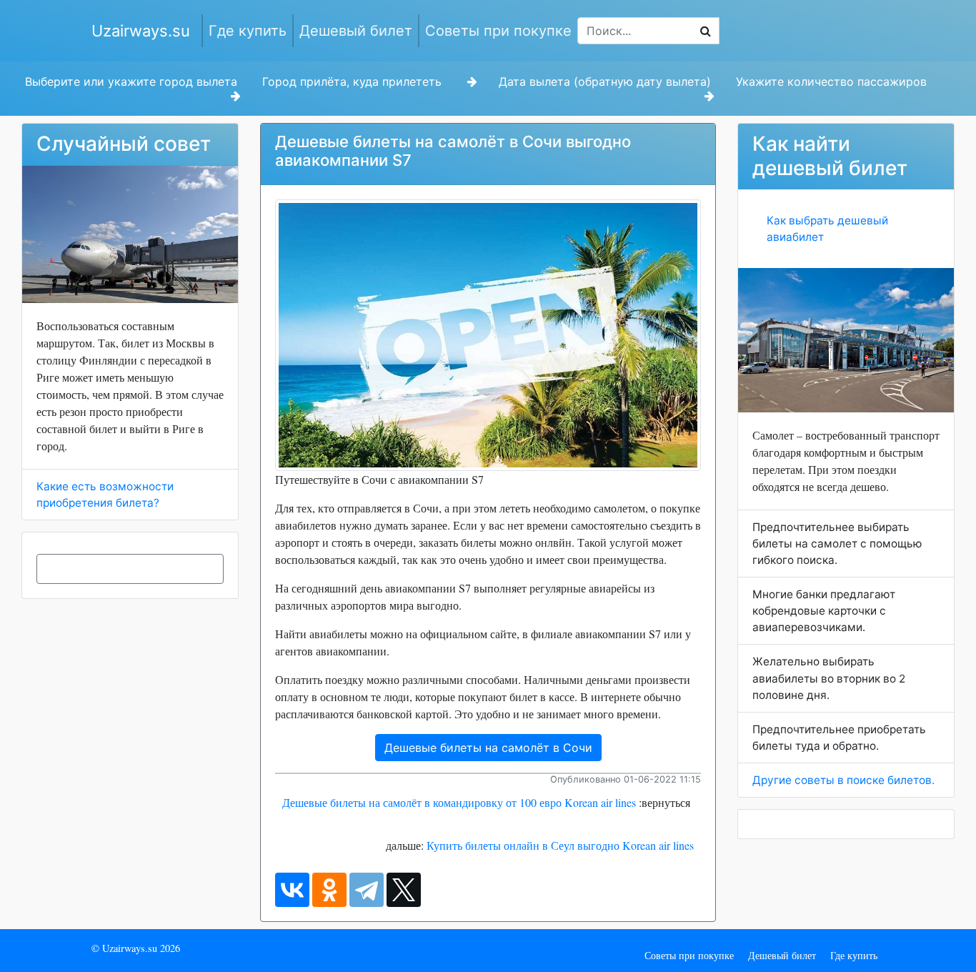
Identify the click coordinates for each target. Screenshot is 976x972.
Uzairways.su (140, 30)
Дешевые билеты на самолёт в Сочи (488, 747)
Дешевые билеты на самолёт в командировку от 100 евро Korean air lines (459, 802)
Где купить (248, 30)
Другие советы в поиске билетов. (843, 780)
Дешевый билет (355, 30)
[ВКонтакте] (292, 890)
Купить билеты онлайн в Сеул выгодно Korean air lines (560, 845)
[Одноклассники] (329, 890)
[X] (404, 890)
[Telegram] (366, 890)
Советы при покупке (498, 30)
